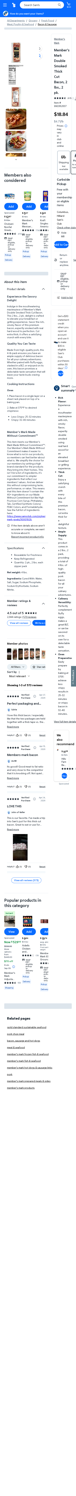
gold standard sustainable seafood (26, 1027)
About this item (15, 282)
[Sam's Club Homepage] (14, 4)
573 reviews (29, 617)
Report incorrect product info (27, 536)
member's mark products (21, 1087)
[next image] (16, 159)
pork (9, 1074)
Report (42, 735)
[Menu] (5, 5)
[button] (39, 48)
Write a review (43, 623)
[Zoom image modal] (39, 56)
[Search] (59, 5)
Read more (13, 726)
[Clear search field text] (54, 4)
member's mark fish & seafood (24, 1060)
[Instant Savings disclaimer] (13, 966)
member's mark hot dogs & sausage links (29, 1067)
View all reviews (19, 623)
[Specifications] (43, 548)
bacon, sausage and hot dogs (23, 1040)
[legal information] (66, 125)
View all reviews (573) (26, 880)
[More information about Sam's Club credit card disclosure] (66, 367)
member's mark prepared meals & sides (29, 1081)
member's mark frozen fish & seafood (28, 1054)
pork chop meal (15, 1034)
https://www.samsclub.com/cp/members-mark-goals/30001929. (30, 517)
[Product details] (43, 289)
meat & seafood (16, 1047)
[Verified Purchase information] (34, 696)
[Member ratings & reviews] (43, 602)
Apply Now (60, 373)
